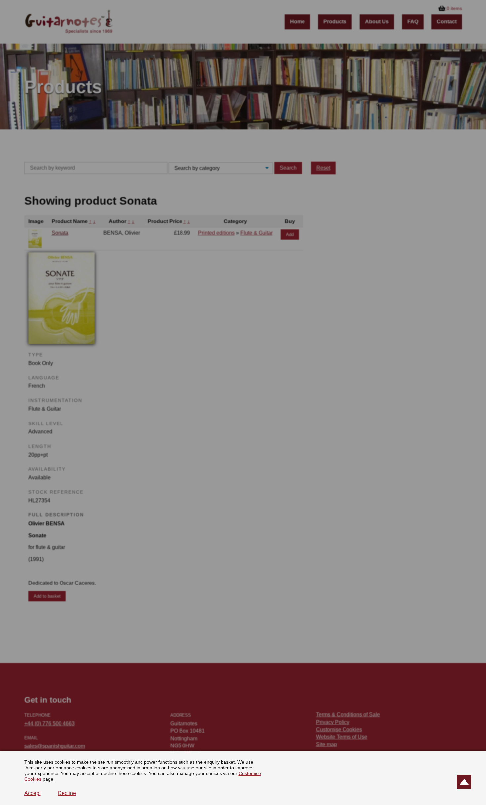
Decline (67, 793)
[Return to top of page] (464, 782)
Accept (32, 793)
